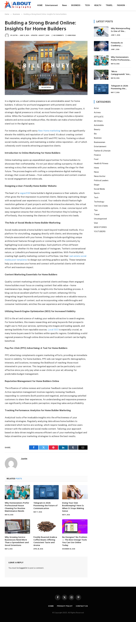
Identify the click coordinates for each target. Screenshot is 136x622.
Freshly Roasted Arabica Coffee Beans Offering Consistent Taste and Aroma (45, 541)
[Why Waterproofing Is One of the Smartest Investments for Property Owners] (101, 32)
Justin (14, 35)
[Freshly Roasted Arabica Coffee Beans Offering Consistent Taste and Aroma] (46, 526)
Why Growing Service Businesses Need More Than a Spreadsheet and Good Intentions (17, 541)
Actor (96, 108)
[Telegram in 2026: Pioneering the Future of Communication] (46, 492)
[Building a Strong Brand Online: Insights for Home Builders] (46, 68)
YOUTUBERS (99, 231)
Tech (96, 197)
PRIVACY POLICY (65, 606)
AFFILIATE (98, 117)
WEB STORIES (100, 227)
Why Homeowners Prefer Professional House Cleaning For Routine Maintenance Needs (17, 506)
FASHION (121, 5)
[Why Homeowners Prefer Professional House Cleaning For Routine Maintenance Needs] (17, 492)
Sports (97, 193)
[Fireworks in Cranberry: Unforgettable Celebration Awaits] (101, 46)
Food (96, 159)
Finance (97, 155)
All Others (98, 121)
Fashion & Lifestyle (102, 151)
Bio (95, 134)
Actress (97, 112)
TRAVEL (109, 5)
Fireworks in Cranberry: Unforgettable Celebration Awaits (120, 44)
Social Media (99, 189)
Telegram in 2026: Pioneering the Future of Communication (45, 505)
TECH (87, 5)
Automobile (99, 125)
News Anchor (99, 176)
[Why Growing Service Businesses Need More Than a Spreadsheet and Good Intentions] (17, 526)
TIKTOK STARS (101, 206)
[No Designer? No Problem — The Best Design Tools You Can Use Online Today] (74, 526)
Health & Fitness (101, 163)
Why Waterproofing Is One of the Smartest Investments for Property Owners (120, 30)
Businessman (99, 142)
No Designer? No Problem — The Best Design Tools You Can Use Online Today (74, 541)
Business (98, 138)
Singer (96, 185)
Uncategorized (100, 219)
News (64, 5)
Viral (96, 223)
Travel (96, 214)
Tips (96, 210)
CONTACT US (82, 606)
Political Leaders (101, 180)
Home (96, 168)
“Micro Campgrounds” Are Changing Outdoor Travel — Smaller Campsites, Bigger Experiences (120, 73)
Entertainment (51, 5)
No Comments (59, 35)
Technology (99, 202)
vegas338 (25, 193)
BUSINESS (75, 5)
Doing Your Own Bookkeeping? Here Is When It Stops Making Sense (73, 506)
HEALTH (97, 5)
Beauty (97, 129)
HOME (39, 5)
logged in (23, 568)
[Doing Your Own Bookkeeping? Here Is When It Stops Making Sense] (74, 492)
